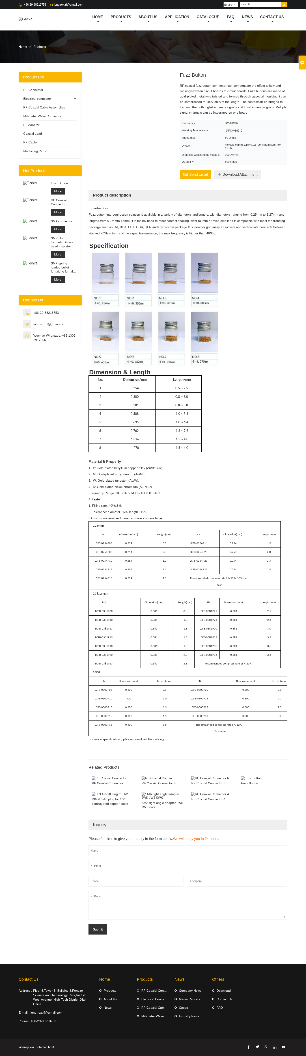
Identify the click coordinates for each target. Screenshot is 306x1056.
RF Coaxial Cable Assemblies (44, 107)
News (247, 17)
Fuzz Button (59, 183)
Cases (183, 1007)
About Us (147, 17)
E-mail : (24, 1012)
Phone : (24, 1021)
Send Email (195, 173)
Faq (230, 17)
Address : (25, 990)
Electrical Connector (155, 999)
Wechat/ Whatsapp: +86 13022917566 (54, 338)
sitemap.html (45, 1047)
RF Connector (33, 90)
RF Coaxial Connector (59, 202)
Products (121, 17)
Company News (190, 990)
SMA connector (61, 221)
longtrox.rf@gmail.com (68, 4)
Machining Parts (34, 151)
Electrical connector (37, 98)
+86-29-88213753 (35, 4)
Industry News (189, 1016)
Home (97, 17)
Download (224, 990)
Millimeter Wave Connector (42, 116)
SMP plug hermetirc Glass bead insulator (62, 242)
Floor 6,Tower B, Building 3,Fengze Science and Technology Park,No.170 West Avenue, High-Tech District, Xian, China (60, 997)
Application (177, 17)
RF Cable (30, 142)
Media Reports (189, 999)
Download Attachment (237, 174)
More (58, 191)
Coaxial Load (32, 133)
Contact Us (272, 17)
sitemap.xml (26, 1047)
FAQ (220, 1007)
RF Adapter (31, 125)
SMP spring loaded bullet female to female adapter (63, 267)
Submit (98, 929)
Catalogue (208, 17)
